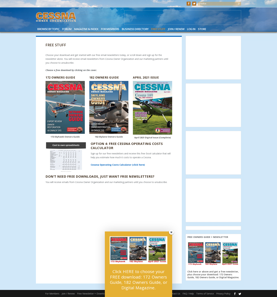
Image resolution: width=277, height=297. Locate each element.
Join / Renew (176, 29)
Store (202, 29)
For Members (110, 29)
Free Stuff (158, 29)
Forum (66, 29)
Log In (191, 29)
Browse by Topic (48, 29)
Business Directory (135, 29)
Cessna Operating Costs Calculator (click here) (118, 164)
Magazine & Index (86, 29)
